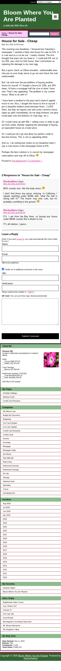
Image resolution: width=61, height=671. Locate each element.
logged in (20, 239)
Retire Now (7, 462)
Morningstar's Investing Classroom (17, 622)
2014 (5, 562)
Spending (7, 485)
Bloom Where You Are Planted (15, 592)
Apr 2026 (6, 515)
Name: (5, 244)
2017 (5, 550)
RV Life (6, 474)
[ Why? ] (31, 292)
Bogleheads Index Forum (13, 602)
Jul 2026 (6, 507)
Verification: (7, 283)
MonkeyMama (10, 181)
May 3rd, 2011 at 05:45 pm (14, 212)
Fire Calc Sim (8, 614)
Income (6, 439)
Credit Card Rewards (11, 401)
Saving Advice (31, 658)
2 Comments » (35, 161)
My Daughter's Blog (11, 629)
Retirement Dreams (11, 466)
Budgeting (7, 419)
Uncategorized (9, 493)
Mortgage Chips (9, 450)
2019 (5, 542)
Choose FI (7, 610)
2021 (5, 535)
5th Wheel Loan (9, 411)
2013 (5, 566)
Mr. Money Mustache (11, 626)
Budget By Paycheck (11, 415)
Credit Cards (8, 435)
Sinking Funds (9, 397)
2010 (5, 577)
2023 (5, 527)
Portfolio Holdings (10, 393)
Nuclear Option (9, 588)
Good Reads (8, 618)
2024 (5, 523)
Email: (5, 254)
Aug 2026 (7, 503)
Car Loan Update (10, 427)
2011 (5, 573)
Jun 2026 (7, 511)
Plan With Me (8, 458)
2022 (5, 531)
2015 (5, 558)
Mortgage (7, 446)
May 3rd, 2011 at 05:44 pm (14, 184)
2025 (5, 519)
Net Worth (7, 454)
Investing (6, 442)
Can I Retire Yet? (10, 606)
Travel (5, 489)
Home (4, 33)
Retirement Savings (11, 470)
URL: (4, 273)
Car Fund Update (10, 423)
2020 (5, 538)
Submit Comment (30, 336)
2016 (5, 554)
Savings (6, 477)
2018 (5, 546)
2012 (5, 570)
